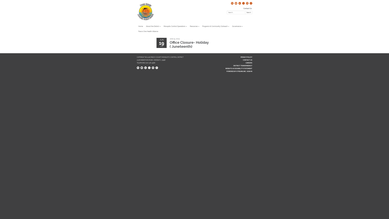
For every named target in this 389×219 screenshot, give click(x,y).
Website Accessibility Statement (238, 68)
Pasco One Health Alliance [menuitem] (148, 31)
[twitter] (243, 4)
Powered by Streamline (236, 71)
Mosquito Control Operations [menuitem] (174, 26)
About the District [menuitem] (152, 26)
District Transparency (242, 66)
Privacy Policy (246, 57)
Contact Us (247, 8)
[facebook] (251, 4)
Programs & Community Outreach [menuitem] (215, 26)
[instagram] (247, 4)
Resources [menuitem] (194, 26)
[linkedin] (239, 4)
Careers (249, 63)
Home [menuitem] (140, 26)
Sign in (249, 71)
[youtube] (236, 4)
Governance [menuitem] (236, 26)
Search (248, 12)
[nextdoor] (232, 4)
